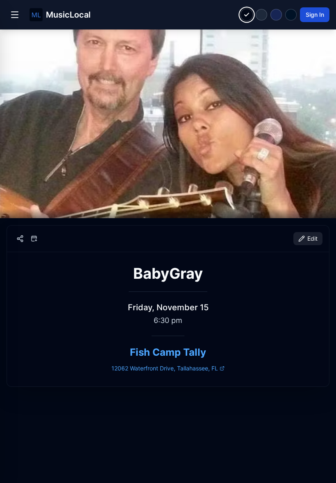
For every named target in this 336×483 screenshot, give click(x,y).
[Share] (20, 238)
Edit (312, 238)
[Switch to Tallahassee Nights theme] (276, 14)
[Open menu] (15, 15)
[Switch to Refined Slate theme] (261, 14)
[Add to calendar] (34, 238)
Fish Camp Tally (168, 352)
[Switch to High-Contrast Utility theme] (291, 14)
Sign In (315, 14)
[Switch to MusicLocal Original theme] (247, 15)
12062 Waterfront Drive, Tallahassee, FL (164, 368)
